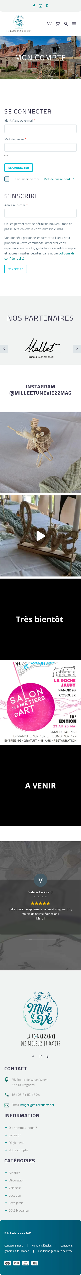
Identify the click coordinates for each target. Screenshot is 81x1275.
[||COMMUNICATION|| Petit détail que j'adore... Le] (40, 452)
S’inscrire (15, 269)
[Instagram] (40, 5)
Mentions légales (42, 1245)
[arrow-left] (4, 348)
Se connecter (18, 167)
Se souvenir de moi (26, 179)
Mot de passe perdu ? (58, 179)
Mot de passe (22, 139)
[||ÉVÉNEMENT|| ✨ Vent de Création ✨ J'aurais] (40, 702)
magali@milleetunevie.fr (37, 1105)
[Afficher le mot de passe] (6, 155)
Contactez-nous (13, 1245)
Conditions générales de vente (55, 1250)
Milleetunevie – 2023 (19, 1233)
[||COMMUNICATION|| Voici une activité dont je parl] (40, 535)
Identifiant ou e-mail (27, 120)
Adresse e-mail (23, 205)
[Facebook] (34, 5)
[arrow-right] (77, 348)
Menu (74, 24)
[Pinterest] (47, 5)
